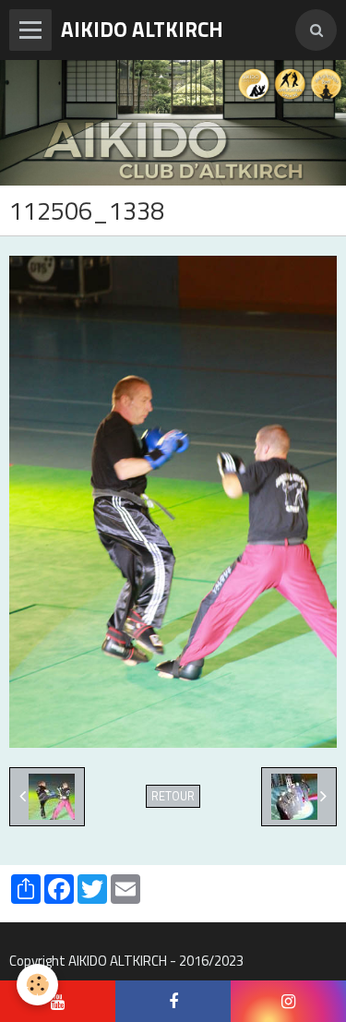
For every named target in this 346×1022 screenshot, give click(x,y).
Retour (173, 796)
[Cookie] (37, 984)
